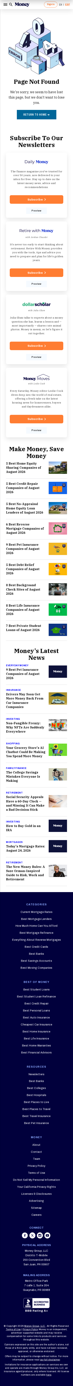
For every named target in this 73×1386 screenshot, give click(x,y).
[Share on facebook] (25, 1235)
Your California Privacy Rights (36, 1186)
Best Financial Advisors (36, 1052)
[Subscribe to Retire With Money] (36, 256)
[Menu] (6, 4)
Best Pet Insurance (36, 1123)
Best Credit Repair (36, 1003)
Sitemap (36, 1207)
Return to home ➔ (36, 114)
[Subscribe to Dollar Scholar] (36, 329)
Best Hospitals (36, 1095)
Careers (36, 1214)
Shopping (13, 743)
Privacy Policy (36, 1165)
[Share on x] (32, 1235)
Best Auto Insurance (36, 1017)
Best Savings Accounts (36, 960)
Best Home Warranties (36, 1045)
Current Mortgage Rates (36, 912)
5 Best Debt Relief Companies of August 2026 (22, 569)
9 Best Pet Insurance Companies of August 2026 (22, 549)
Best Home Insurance (37, 1031)
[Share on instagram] (40, 1235)
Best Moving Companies (36, 967)
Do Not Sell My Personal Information (36, 1179)
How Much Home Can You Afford (37, 925)
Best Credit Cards (36, 946)
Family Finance (16, 768)
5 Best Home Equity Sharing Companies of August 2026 (23, 468)
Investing (13, 719)
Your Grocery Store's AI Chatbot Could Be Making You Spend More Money (25, 752)
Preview (36, 210)
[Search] (11, 4)
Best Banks (36, 953)
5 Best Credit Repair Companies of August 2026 (22, 488)
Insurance (13, 690)
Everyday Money (17, 665)
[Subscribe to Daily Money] (36, 185)
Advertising (36, 1200)
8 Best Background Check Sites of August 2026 (23, 589)
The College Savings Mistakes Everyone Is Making (23, 776)
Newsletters (37, 1074)
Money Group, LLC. (34, 1326)
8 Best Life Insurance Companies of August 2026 (23, 610)
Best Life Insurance (36, 1038)
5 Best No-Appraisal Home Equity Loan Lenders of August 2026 (24, 508)
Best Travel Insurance (36, 1116)
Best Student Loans (36, 989)
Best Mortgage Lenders (36, 919)
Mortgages (14, 842)
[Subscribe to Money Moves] (36, 402)
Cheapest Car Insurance (36, 1024)
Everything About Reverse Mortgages (36, 939)
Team (36, 1158)
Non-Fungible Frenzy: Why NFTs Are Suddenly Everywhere (25, 727)
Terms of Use (36, 1172)
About (36, 1144)
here (48, 1375)
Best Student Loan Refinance (36, 996)
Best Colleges (36, 1088)
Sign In (50, 4)
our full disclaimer (50, 1359)
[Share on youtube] (47, 1235)
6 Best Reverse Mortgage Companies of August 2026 (25, 528)
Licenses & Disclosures (36, 1193)
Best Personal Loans (36, 1010)
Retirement (14, 792)
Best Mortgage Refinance (37, 932)
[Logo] (22, 4)
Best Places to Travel (36, 1109)
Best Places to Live (36, 1102)
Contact (36, 1151)
